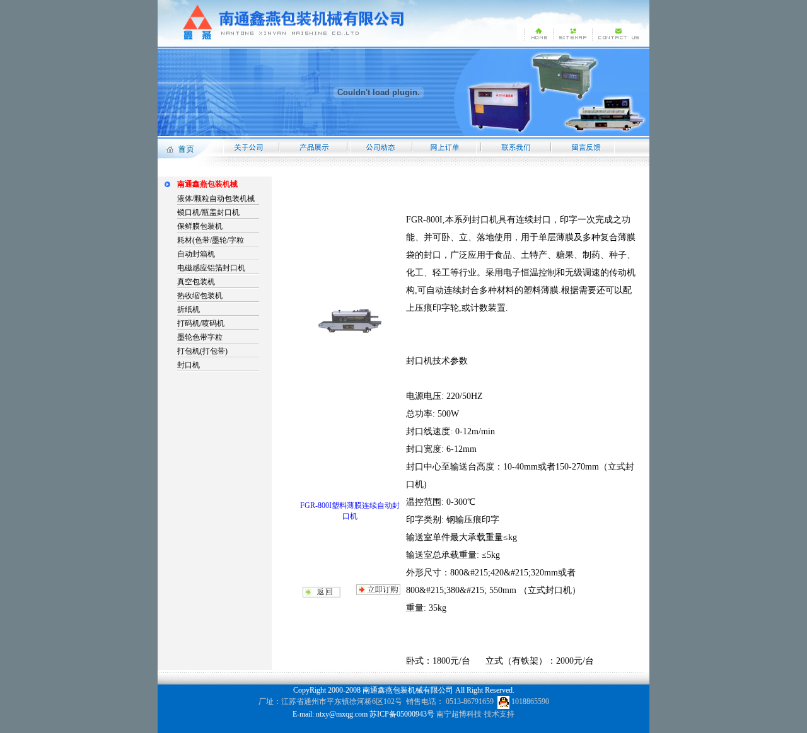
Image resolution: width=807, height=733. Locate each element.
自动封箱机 (196, 254)
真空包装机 (196, 281)
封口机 (188, 365)
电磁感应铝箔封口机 (211, 267)
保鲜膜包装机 (200, 226)
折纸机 (188, 309)
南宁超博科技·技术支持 (475, 714)
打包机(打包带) (202, 351)
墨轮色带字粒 (200, 337)
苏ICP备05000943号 (401, 714)
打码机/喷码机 (200, 323)
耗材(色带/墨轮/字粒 (210, 240)
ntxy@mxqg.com (342, 714)
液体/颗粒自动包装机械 (216, 198)
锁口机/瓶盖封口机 (208, 212)
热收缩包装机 (200, 295)
